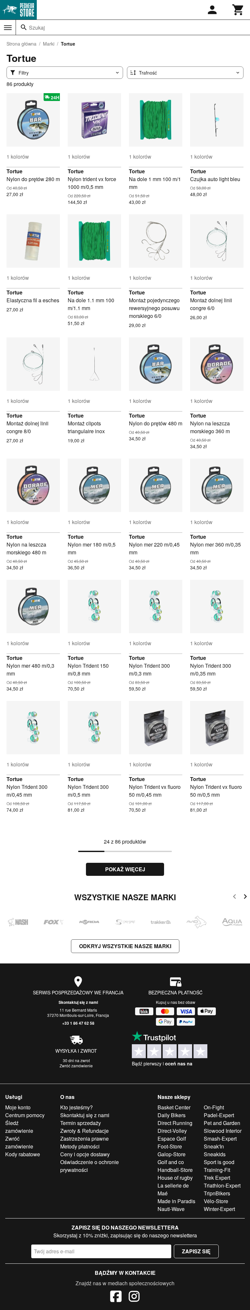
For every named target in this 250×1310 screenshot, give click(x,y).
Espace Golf (172, 1138)
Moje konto (18, 1107)
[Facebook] (115, 1297)
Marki (48, 43)
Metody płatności (80, 1146)
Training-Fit (217, 1170)
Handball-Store (175, 1170)
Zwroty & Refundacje (84, 1130)
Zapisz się (196, 1251)
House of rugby (175, 1177)
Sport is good (219, 1162)
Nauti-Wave (171, 1209)
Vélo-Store (216, 1201)
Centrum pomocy (25, 1115)
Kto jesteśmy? (76, 1107)
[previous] (234, 897)
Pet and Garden (222, 1123)
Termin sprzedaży (80, 1123)
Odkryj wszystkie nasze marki (125, 946)
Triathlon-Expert (222, 1185)
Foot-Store (170, 1146)
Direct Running (175, 1123)
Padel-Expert (219, 1115)
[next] (245, 897)
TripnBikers (217, 1193)
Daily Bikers (172, 1115)
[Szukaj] (24, 27)
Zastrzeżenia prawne (84, 1138)
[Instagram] (134, 1297)
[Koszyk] (238, 9)
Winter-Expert (219, 1209)
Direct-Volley (172, 1130)
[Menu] (8, 28)
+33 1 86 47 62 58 (78, 1023)
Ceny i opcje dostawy (85, 1154)
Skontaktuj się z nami (78, 1002)
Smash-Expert (220, 1138)
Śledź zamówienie (19, 1126)
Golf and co (171, 1162)
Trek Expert (217, 1177)
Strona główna (21, 43)
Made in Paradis (176, 1201)
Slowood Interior (223, 1130)
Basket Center (174, 1107)
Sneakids (215, 1154)
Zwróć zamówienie (76, 1065)
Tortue (14, 171)
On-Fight (214, 1107)
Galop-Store (172, 1154)
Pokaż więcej (125, 869)
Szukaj (37, 27)
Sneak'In (214, 1146)
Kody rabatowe (22, 1154)
